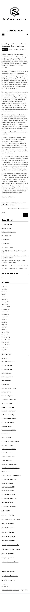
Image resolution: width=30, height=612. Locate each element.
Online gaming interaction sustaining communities (14, 268)
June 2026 (4, 291)
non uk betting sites (6, 373)
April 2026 (4, 296)
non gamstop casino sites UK (9, 479)
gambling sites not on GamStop (11, 545)
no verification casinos (7, 460)
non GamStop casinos (7, 452)
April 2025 (4, 327)
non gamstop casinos (7, 224)
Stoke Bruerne (15, 30)
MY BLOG (4, 49)
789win (4, 88)
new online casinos (6, 426)
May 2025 (4, 324)
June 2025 (4, 322)
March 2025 (5, 329)
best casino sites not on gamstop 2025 (11, 475)
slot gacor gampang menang (9, 411)
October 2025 (5, 312)
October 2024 (5, 342)
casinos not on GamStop (8, 490)
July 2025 (4, 319)
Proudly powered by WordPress (10, 590)
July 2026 (4, 289)
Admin (23, 49)
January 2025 (5, 334)
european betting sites (7, 396)
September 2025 (6, 314)
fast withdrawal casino (7, 247)
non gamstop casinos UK (8, 422)
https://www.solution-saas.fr (10, 576)
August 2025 (5, 317)
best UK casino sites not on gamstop (11, 468)
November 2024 (6, 339)
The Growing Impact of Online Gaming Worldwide (15, 265)
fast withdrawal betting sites (9, 388)
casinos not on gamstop (7, 403)
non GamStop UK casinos (8, 494)
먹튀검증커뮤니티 (7, 502)
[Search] (27, 34)
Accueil (5, 584)
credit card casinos (6, 380)
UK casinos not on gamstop (9, 399)
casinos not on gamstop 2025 (9, 464)
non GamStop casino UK (8, 361)
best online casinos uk (7, 377)
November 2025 (6, 309)
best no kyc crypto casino (8, 456)
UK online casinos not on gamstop (10, 441)
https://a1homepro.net (8, 571)
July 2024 (4, 350)
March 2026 (5, 299)
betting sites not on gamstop (9, 232)
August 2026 (5, 286)
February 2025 (5, 332)
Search (3, 212)
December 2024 (6, 337)
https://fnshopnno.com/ (8, 528)
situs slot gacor (5, 471)
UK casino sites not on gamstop (11, 549)
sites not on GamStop (8, 515)
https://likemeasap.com (8, 580)
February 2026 (5, 302)
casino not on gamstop (8, 536)
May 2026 (4, 294)
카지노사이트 (6, 511)
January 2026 (5, 304)
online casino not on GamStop (10, 562)
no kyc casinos (5, 239)
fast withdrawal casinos (7, 445)
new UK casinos (6, 433)
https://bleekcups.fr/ (5, 586)
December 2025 (6, 307)
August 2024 (5, 347)
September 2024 (6, 345)
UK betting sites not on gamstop (11, 519)
